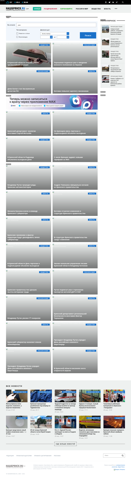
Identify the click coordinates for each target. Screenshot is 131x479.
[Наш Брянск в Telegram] (116, 2)
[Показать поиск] (123, 2)
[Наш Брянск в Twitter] (109, 2)
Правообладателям (24, 456)
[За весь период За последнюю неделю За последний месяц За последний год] (54, 33)
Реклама (57, 456)
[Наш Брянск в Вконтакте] (113, 2)
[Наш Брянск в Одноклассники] (106, 2)
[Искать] (122, 456)
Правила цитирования (42, 456)
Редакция (10, 456)
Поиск (88, 35)
